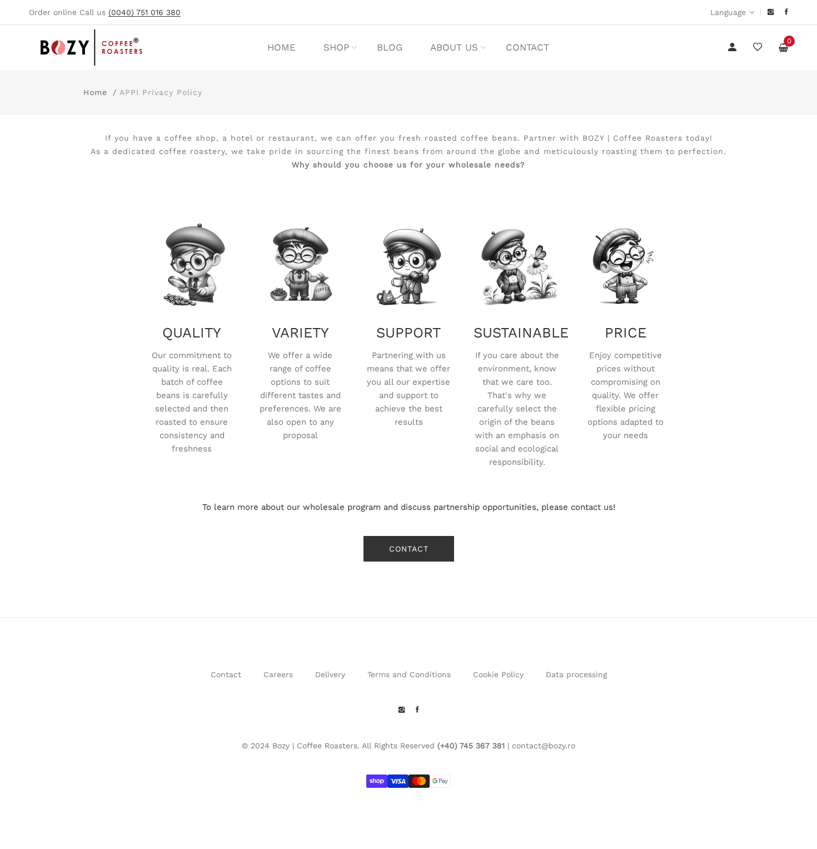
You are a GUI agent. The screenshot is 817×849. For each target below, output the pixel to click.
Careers (278, 674)
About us (454, 47)
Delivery (330, 674)
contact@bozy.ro (543, 745)
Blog (389, 47)
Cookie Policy (498, 674)
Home (281, 47)
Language (728, 12)
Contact (527, 47)
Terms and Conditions (409, 674)
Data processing (576, 674)
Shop (336, 47)
